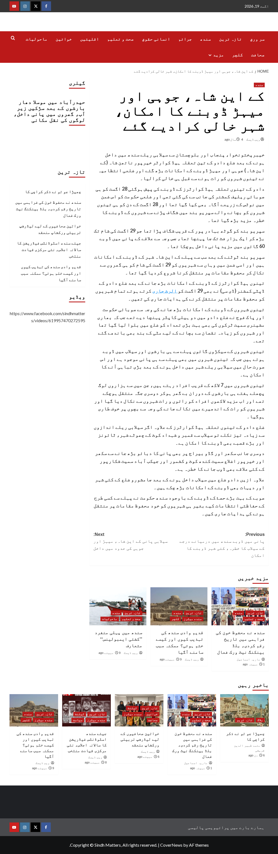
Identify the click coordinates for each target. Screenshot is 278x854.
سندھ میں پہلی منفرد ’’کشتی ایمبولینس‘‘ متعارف (118, 639)
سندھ (205, 39)
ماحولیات (37, 39)
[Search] (13, 38)
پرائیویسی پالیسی (208, 827)
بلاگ (260, 720)
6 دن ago (256, 755)
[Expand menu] (210, 55)
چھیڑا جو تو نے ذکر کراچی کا (53, 191)
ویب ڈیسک (253, 139)
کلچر (237, 54)
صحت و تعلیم (120, 39)
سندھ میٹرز (193, 618)
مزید (218, 54)
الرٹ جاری (165, 291)
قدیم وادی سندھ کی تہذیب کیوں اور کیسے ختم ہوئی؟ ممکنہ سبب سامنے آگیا (51, 273)
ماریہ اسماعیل (248, 659)
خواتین (64, 39)
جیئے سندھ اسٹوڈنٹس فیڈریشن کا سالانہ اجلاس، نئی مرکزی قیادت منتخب (49, 249)
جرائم (185, 39)
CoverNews (171, 844)
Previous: (222, 545)
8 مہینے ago (96, 762)
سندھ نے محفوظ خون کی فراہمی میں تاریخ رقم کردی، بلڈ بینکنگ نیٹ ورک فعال (48, 209)
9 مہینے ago (171, 659)
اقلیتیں (89, 39)
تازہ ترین (230, 39)
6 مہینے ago (148, 756)
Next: (130, 541)
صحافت (258, 54)
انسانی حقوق (156, 39)
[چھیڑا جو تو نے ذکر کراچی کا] (244, 710)
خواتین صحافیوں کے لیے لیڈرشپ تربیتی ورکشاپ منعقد (50, 229)
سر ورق (257, 39)
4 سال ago (234, 139)
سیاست (78, 720)
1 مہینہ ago (254, 664)
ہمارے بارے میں (247, 827)
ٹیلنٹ (132, 708)
